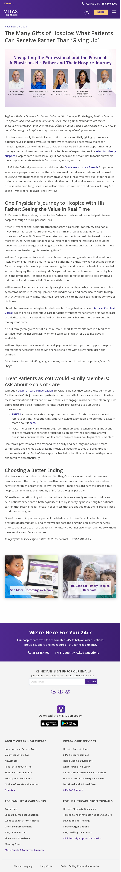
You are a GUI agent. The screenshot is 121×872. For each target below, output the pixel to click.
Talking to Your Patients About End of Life (87, 814)
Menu (114, 12)
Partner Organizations (76, 826)
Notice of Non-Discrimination (22, 784)
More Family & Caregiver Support (24, 849)
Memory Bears (13, 844)
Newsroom (11, 760)
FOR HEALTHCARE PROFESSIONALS (87, 801)
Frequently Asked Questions (79, 652)
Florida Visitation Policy (18, 772)
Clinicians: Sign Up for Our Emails (82, 838)
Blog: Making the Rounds (77, 832)
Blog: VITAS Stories (16, 832)
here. (32, 423)
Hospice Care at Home (76, 749)
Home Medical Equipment (77, 760)
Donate (9, 790)
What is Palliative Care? (76, 766)
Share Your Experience (17, 838)
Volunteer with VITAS (17, 754)
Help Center (47, 866)
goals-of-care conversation (35, 390)
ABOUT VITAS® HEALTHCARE (25, 741)
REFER (101, 12)
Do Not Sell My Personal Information (80, 866)
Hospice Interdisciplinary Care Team (83, 778)
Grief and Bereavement (18, 826)
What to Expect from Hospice (22, 820)
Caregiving (11, 809)
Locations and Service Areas (21, 749)
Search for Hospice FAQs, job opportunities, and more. (87, 12)
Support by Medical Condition (22, 814)
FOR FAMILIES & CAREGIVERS (25, 801)
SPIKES (16, 414)
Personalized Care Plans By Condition (84, 772)
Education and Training (76, 820)
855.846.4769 (40, 652)
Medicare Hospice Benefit (82, 167)
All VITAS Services (73, 790)
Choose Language (23, 866)
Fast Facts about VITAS (18, 766)
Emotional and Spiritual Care (79, 784)
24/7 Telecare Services (76, 754)
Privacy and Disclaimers (18, 778)
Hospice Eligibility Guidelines (79, 809)
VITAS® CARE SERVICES (79, 741)
